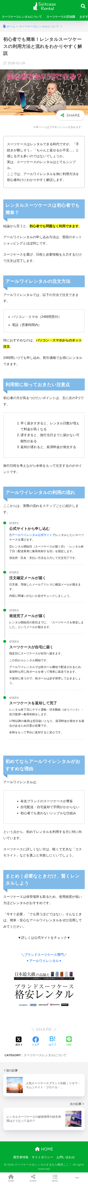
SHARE (33, 1181)
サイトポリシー (42, 1157)
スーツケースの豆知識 (60, 16)
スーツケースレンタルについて (22, 16)
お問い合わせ (65, 1157)
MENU (55, 1181)
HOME (46, 1149)
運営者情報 (20, 1157)
